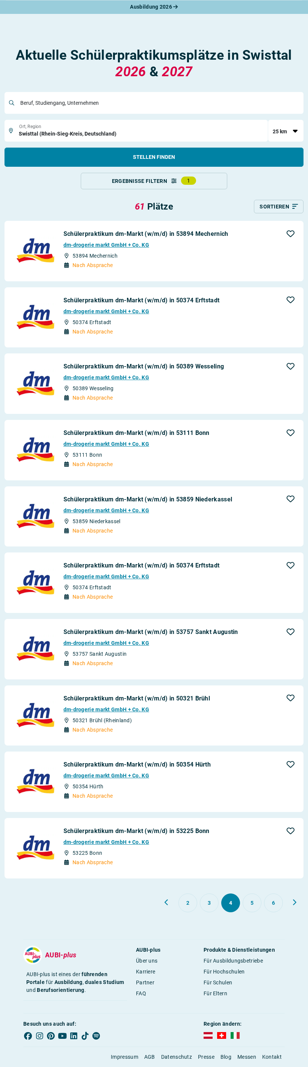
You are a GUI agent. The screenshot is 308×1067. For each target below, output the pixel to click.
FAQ (141, 993)
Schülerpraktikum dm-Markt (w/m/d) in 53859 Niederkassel (148, 499)
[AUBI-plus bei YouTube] (62, 1036)
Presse (206, 1057)
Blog (225, 1057)
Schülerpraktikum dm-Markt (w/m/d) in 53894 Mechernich (145, 233)
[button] (290, 234)
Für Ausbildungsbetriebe (233, 961)
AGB (149, 1057)
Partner (145, 982)
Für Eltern (215, 993)
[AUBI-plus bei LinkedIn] (74, 1036)
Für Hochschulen (224, 972)
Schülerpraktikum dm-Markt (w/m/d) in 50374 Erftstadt (141, 300)
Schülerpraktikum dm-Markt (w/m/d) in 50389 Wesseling (143, 366)
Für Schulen (218, 982)
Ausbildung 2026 (151, 7)
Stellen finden (154, 157)
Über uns (146, 961)
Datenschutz (176, 1057)
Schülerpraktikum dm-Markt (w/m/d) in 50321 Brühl (136, 698)
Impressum (124, 1057)
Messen (246, 1057)
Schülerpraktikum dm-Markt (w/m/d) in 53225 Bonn (136, 831)
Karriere (145, 972)
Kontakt (272, 1057)
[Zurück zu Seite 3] (167, 902)
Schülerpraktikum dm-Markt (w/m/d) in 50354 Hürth (137, 764)
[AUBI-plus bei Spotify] (96, 1036)
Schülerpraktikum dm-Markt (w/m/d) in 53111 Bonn (136, 432)
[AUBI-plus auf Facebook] (28, 1036)
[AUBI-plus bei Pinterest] (51, 1036)
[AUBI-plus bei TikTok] (85, 1036)
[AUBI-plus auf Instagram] (39, 1036)
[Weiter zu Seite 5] (294, 902)
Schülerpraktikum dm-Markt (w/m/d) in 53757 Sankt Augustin (150, 631)
